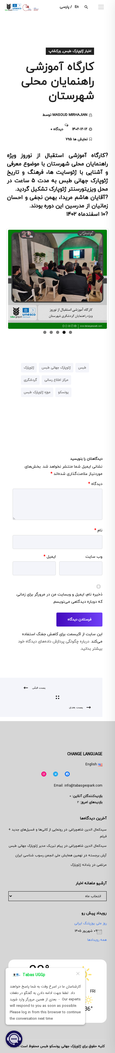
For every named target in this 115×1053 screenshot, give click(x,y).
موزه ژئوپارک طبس (37, 392)
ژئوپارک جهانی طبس (56, 367)
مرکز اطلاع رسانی (56, 380)
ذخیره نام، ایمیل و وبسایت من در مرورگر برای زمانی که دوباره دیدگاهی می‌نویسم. (59, 598)
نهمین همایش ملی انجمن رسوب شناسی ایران (48, 855)
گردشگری (30, 380)
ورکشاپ (55, 51)
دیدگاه (95, 484)
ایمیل (50, 556)
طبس (82, 367)
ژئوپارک (29, 367)
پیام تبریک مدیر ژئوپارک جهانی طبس (36, 846)
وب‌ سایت (93, 556)
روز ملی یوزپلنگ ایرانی (90, 923)
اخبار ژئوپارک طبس (77, 51)
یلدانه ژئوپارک (81, 865)
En (77, 7)
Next (98, 278)
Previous (16, 278)
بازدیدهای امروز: (90, 802)
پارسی (64, 7)
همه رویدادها (97, 940)
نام (98, 530)
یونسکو (63, 392)
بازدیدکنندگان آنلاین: (86, 796)
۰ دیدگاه (57, 129)
